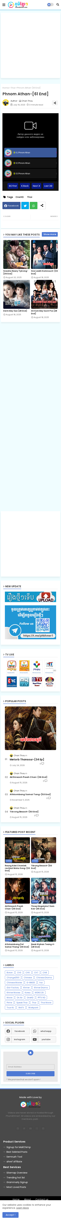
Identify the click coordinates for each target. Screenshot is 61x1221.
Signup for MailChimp (19, 1147)
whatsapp (46, 1031)
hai (41, 982)
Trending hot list (16, 1177)
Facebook (13, 205)
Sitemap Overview (17, 1172)
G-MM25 (31, 982)
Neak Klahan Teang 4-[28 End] (43, 945)
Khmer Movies (13, 992)
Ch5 (28, 972)
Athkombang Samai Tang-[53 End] (30, 794)
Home (5, 87)
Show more (49, 234)
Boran (10, 972)
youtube (46, 1039)
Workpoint (33, 1007)
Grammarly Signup (17, 1182)
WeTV (21, 1007)
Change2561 (13, 977)
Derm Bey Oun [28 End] (15, 310)
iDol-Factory (13, 987)
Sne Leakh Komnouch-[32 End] (44, 272)
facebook (19, 1031)
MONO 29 (39, 992)
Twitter (25, 205)
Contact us (41, 1199)
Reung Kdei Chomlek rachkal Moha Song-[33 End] (17, 868)
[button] (57, 4)
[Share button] (42, 205)
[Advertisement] (30, 45)
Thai (13, 87)
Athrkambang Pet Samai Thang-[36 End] (17, 945)
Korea (27, 992)
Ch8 (45, 972)
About (27, 1199)
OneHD (19, 197)
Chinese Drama (44, 977)
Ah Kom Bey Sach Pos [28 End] (44, 312)
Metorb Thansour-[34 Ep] (27, 759)
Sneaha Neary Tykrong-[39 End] (15, 272)
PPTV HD (41, 997)
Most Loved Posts (16, 1187)
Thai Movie (46, 1002)
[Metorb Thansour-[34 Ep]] (30, 728)
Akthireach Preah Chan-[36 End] (28, 777)
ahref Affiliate (14, 1161)
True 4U (10, 1007)
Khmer (26, 987)
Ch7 (36, 972)
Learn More (22, 1208)
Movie (9, 997)
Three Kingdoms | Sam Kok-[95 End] (42, 907)
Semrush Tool (14, 1156)
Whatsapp (33, 205)
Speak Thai (21, 1002)
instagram (19, 1039)
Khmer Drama (41, 987)
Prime (9, 1002)
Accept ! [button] (10, 1214)
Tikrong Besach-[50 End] (24, 811)
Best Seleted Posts (17, 1151)
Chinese (28, 977)
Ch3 (19, 972)
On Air (19, 997)
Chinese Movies (14, 982)
